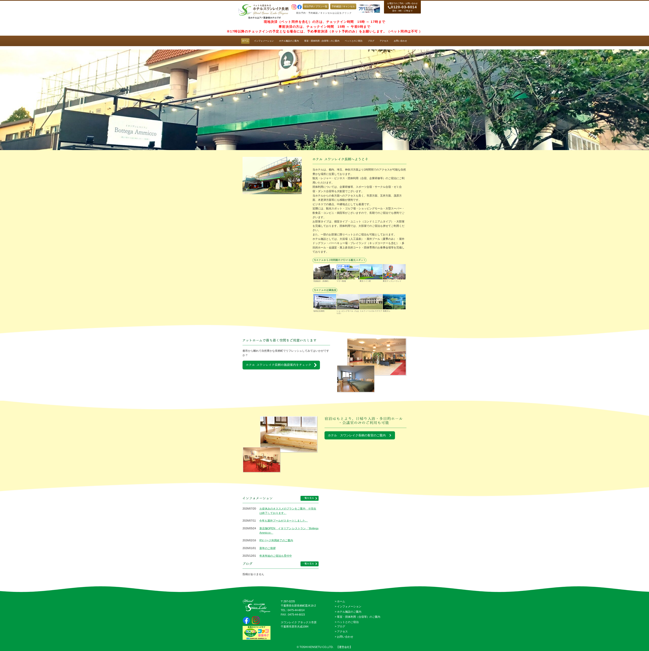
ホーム (245, 41)
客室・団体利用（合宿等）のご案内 (321, 41)
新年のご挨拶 (267, 548)
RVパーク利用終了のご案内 (276, 540)
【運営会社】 (344, 647)
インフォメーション (264, 41)
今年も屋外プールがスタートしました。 (283, 520)
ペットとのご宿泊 (353, 41)
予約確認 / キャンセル (343, 6)
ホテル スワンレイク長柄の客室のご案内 (357, 435)
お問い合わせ (400, 41)
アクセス (384, 41)
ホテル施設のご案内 (289, 41)
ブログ (371, 41)
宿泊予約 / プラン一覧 (315, 6)
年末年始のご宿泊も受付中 (275, 555)
